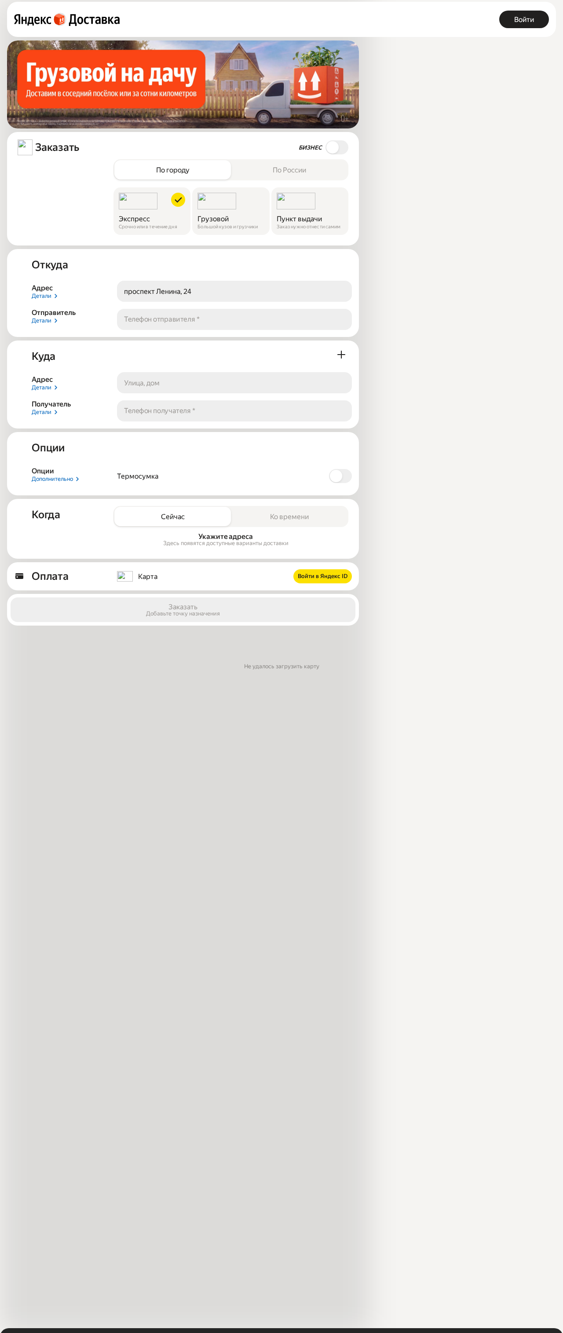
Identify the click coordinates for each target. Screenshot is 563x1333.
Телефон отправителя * (162, 319)
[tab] (172, 169)
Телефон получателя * (159, 410)
